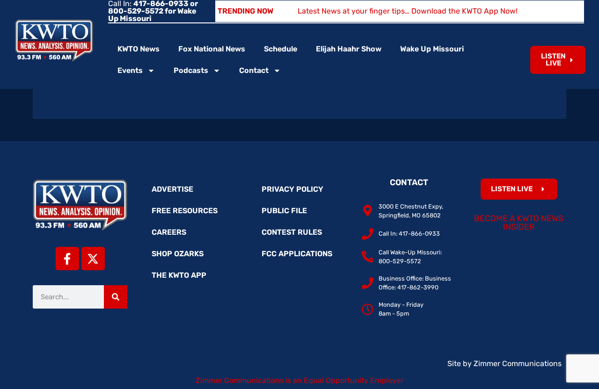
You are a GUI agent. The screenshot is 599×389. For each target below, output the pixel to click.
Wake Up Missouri (432, 48)
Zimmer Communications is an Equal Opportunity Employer (299, 380)
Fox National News (211, 48)
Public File (284, 210)
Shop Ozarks (178, 253)
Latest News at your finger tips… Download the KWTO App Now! (408, 11)
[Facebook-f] (67, 258)
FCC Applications (297, 253)
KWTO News (138, 48)
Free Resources (185, 210)
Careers (169, 232)
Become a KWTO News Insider (518, 222)
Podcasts (191, 70)
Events (130, 70)
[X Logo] (93, 258)
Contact (254, 70)
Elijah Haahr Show (348, 48)
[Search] (115, 297)
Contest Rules (292, 232)
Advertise (172, 189)
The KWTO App (179, 275)
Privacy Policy (292, 189)
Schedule (280, 48)
